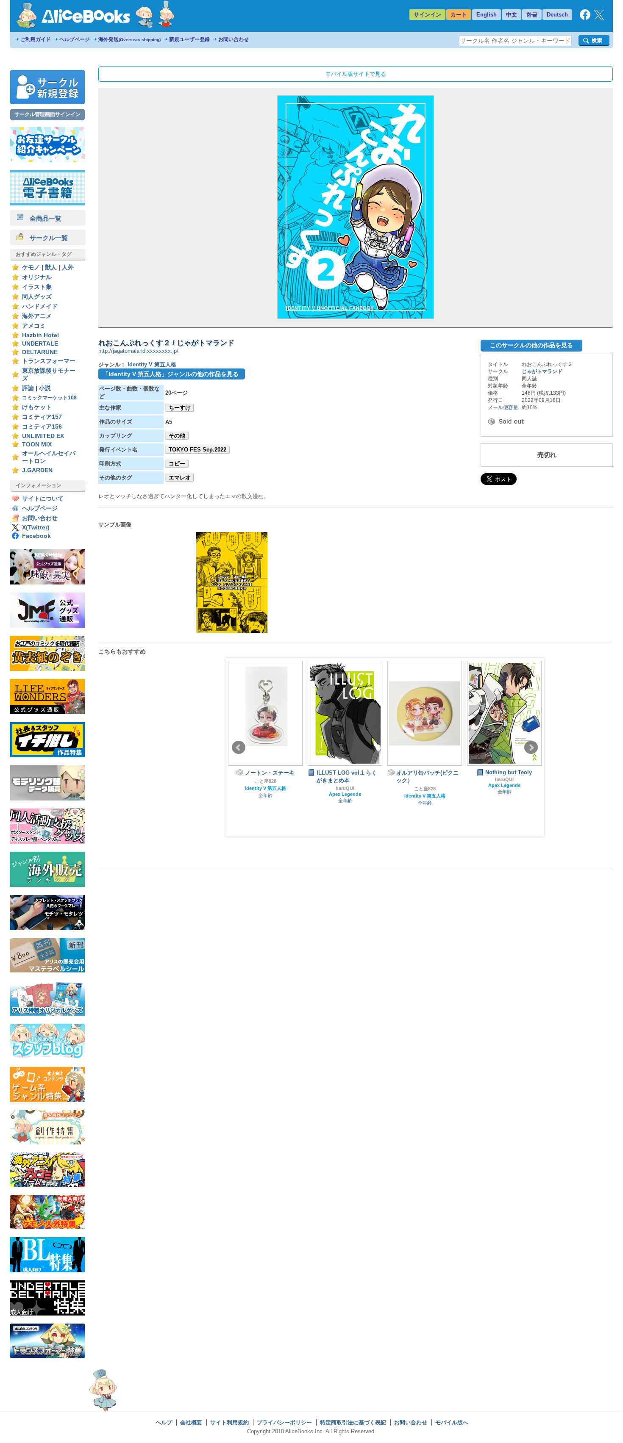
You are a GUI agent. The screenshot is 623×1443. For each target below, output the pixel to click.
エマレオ (180, 477)
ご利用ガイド (35, 39)
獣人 (51, 267)
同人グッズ (37, 297)
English (486, 14)
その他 (177, 435)
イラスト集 (37, 287)
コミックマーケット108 (49, 398)
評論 (28, 388)
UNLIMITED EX (43, 436)
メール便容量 (503, 407)
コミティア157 (42, 417)
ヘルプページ (74, 39)
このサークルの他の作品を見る (531, 345)
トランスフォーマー (48, 361)
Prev (238, 747)
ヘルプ (164, 1422)
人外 (68, 267)
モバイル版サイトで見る (355, 74)
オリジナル (37, 277)
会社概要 (191, 1422)
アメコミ (34, 326)
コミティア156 (42, 427)
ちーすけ (180, 407)
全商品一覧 (42, 218)
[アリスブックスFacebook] (585, 18)
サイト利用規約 (229, 1422)
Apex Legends (345, 794)
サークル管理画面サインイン (47, 114)
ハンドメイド (40, 306)
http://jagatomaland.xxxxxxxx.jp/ (138, 351)
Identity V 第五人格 (152, 364)
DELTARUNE (40, 352)
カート (459, 14)
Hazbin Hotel (40, 335)
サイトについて (43, 499)
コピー (177, 463)
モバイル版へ (451, 1422)
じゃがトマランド (542, 371)
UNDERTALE (40, 344)
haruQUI (345, 788)
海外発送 (129, 39)
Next (531, 747)
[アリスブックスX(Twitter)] (599, 18)
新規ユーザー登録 (189, 39)
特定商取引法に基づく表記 (353, 1422)
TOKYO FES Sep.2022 (197, 449)
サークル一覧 (45, 237)
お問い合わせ (233, 39)
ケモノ (31, 267)
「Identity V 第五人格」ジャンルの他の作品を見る (171, 374)
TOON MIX (37, 444)
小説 (45, 388)
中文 (511, 14)
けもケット (37, 407)
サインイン (427, 14)
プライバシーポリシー (284, 1422)
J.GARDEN (37, 470)
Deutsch (557, 14)
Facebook (36, 536)
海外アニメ (37, 316)
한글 (531, 14)
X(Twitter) (36, 527)
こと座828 (265, 781)
